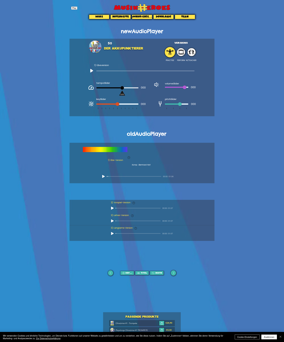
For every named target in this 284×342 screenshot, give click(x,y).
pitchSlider (170, 99)
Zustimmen (269, 336)
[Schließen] (280, 337)
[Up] (91, 71)
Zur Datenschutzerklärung (48, 338)
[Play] (103, 176)
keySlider (101, 99)
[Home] (170, 52)
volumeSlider (172, 83)
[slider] (122, 88)
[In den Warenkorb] (161, 323)
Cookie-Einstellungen (247, 336)
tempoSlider (103, 83)
